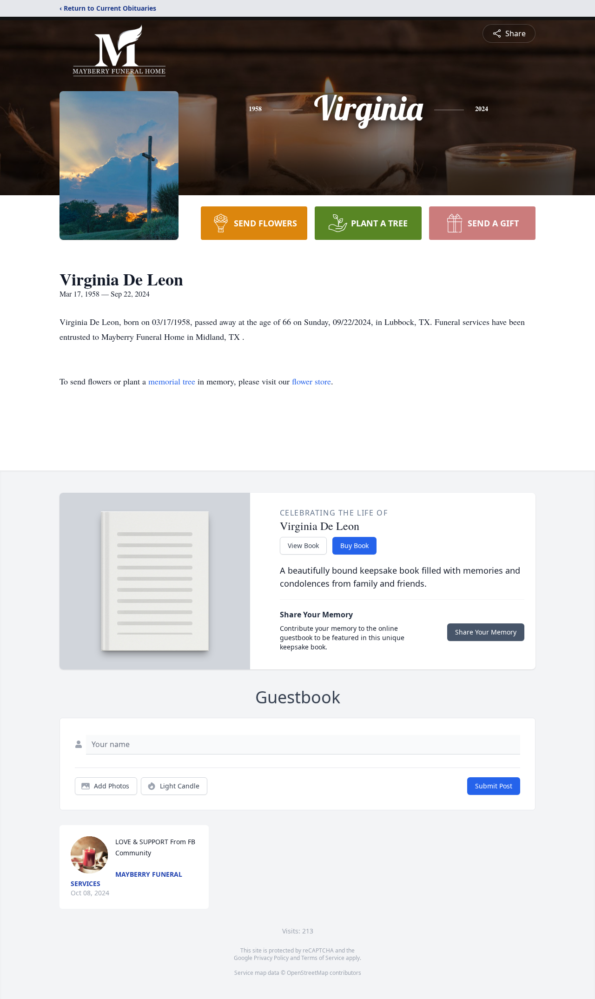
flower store (311, 381)
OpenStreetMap (307, 973)
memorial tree (171, 381)
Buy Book (354, 545)
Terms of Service (322, 958)
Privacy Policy (271, 958)
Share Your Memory (485, 632)
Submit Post (493, 785)
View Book (303, 545)
